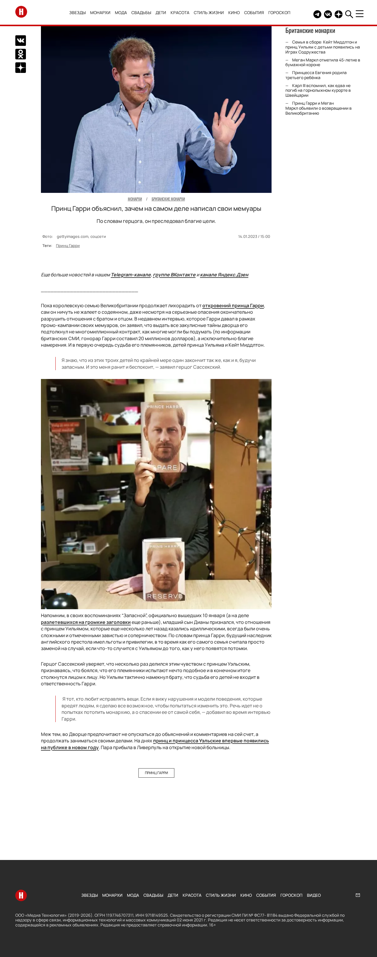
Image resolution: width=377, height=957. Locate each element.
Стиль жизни (209, 12)
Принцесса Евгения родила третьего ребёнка (316, 75)
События (254, 12)
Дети (161, 12)
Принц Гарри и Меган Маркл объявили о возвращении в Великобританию (318, 108)
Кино (234, 12)
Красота (180, 12)
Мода (121, 12)
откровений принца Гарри (233, 305)
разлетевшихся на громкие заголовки (86, 622)
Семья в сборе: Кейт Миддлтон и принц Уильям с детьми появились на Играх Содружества (322, 47)
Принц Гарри (68, 245)
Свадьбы (141, 12)
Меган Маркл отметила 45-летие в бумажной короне (322, 62)
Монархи (100, 12)
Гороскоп (279, 12)
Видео (314, 895)
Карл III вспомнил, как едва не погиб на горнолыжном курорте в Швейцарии (318, 90)
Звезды (77, 12)
